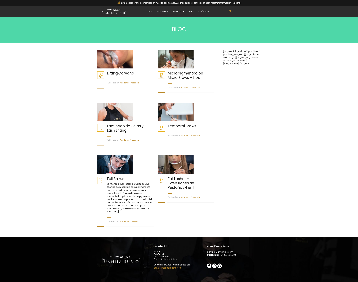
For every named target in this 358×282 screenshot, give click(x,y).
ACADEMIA (161, 11)
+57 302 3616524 (227, 254)
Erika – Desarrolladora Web (167, 267)
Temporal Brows (182, 126)
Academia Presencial (130, 82)
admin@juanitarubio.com (220, 251)
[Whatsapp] (214, 266)
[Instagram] (219, 266)
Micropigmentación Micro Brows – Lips (185, 75)
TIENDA (191, 11)
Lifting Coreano (120, 73)
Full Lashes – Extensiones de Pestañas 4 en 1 (181, 183)
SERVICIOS (177, 11)
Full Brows (115, 179)
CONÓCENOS (203, 11)
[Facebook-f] (209, 266)
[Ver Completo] (123, 59)
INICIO (150, 11)
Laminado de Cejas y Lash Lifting (125, 128)
